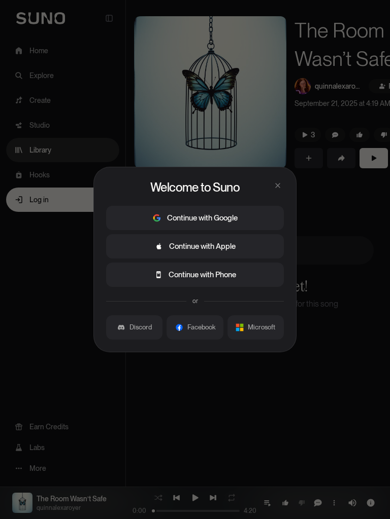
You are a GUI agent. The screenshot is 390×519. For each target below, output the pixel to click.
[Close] (278, 185)
